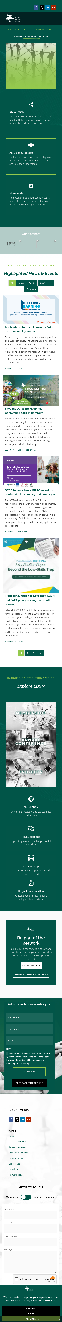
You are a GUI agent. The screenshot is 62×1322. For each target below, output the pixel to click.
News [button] (21, 283)
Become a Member (31, 965)
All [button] (12, 283)
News (20, 641)
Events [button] (32, 283)
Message (8, 1249)
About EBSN (16, 112)
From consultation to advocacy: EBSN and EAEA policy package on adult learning (30, 600)
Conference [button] (45, 283)
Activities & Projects (21, 152)
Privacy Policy (15, 1174)
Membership (17, 193)
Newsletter (14, 1169)
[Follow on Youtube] (53, 7)
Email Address (10, 1236)
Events (21, 368)
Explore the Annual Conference (31, 974)
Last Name (9, 1222)
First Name (9, 1209)
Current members (17, 1147)
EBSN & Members (17, 1141)
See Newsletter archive (29, 1083)
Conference (23, 449)
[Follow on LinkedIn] (47, 7)
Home (11, 1136)
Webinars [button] (31, 289)
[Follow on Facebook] (36, 7)
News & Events (16, 1158)
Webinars (22, 531)
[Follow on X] (42, 7)
